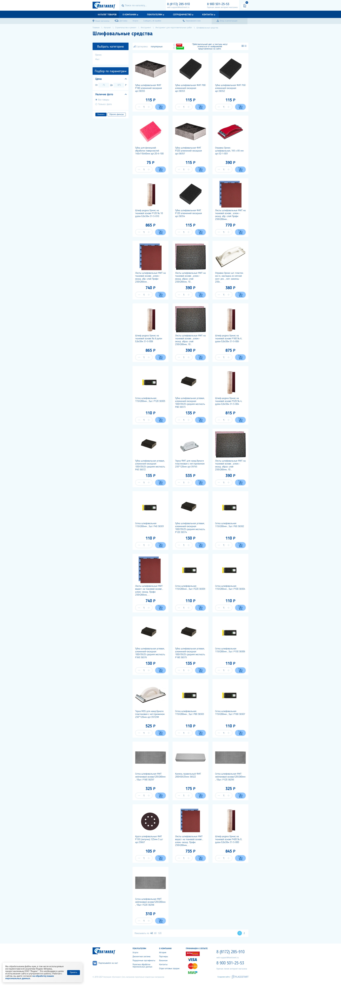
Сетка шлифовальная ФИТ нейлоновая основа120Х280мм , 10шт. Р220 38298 (150, 902)
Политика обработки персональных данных (142, 966)
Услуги (135, 953)
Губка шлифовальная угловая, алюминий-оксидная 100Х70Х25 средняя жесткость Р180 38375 (190, 653)
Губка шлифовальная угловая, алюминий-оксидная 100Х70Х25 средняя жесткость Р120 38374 (190, 527)
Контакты (207, 14)
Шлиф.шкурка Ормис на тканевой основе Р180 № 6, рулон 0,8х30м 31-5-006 (228, 338)
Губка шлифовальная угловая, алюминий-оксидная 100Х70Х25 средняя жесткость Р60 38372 (150, 465)
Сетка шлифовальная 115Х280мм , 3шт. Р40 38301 (149, 525)
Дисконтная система (141, 957)
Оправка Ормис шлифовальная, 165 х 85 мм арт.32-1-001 (229, 151)
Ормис (98, 55)
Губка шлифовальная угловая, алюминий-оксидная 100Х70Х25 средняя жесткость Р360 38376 (150, 653)
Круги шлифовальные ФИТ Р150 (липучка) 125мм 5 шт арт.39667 (149, 839)
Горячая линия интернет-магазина (222, 7)
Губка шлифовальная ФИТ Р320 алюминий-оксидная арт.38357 (188, 151)
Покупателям (154, 14)
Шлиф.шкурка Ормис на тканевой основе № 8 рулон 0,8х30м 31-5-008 (148, 338)
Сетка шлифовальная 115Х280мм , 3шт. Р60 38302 (229, 525)
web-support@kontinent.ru (178, 7)
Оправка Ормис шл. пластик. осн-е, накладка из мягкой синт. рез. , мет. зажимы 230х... (229, 277)
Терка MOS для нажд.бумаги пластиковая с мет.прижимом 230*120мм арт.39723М (150, 714)
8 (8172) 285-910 (178, 4)
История (162, 953)
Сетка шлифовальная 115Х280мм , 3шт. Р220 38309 (190, 587)
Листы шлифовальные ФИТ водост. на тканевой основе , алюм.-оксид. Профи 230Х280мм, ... (149, 590)
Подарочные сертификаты (144, 961)
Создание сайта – (224, 977)
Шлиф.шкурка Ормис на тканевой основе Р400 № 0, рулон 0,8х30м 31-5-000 (228, 839)
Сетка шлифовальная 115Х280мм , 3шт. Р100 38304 (230, 587)
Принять (73, 972)
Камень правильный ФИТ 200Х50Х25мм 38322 (188, 775)
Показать (101, 114)
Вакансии (163, 961)
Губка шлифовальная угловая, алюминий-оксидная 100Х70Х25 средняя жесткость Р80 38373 (190, 402)
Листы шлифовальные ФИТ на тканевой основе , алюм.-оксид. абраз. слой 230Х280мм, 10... (190, 277)
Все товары (103, 100)
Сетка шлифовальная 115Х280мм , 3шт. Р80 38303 (189, 712)
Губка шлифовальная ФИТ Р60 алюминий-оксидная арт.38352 (230, 88)
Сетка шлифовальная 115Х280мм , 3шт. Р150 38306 (230, 650)
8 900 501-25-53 (218, 4)
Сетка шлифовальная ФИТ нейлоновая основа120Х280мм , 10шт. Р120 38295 (230, 777)
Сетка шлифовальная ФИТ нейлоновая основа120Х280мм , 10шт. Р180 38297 (150, 777)
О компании (129, 14)
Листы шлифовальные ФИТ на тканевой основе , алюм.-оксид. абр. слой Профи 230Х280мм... (230, 214)
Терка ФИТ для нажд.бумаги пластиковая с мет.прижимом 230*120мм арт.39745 (190, 464)
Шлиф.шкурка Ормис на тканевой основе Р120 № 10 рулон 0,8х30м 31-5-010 (149, 213)
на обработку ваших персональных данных (29, 977)
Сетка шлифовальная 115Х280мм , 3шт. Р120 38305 (150, 399)
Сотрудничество (182, 14)
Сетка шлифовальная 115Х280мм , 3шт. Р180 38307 (230, 712)
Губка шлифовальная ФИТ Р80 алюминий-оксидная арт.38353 (190, 88)
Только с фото (105, 104)
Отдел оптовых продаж (169, 969)
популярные (157, 46)
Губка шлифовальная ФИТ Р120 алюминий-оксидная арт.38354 (188, 213)
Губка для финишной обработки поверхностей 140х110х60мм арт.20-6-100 (149, 151)
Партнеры (163, 957)
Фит (97, 59)
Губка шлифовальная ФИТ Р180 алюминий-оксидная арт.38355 (148, 88)
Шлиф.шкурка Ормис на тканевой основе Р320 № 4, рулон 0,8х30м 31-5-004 (228, 401)
